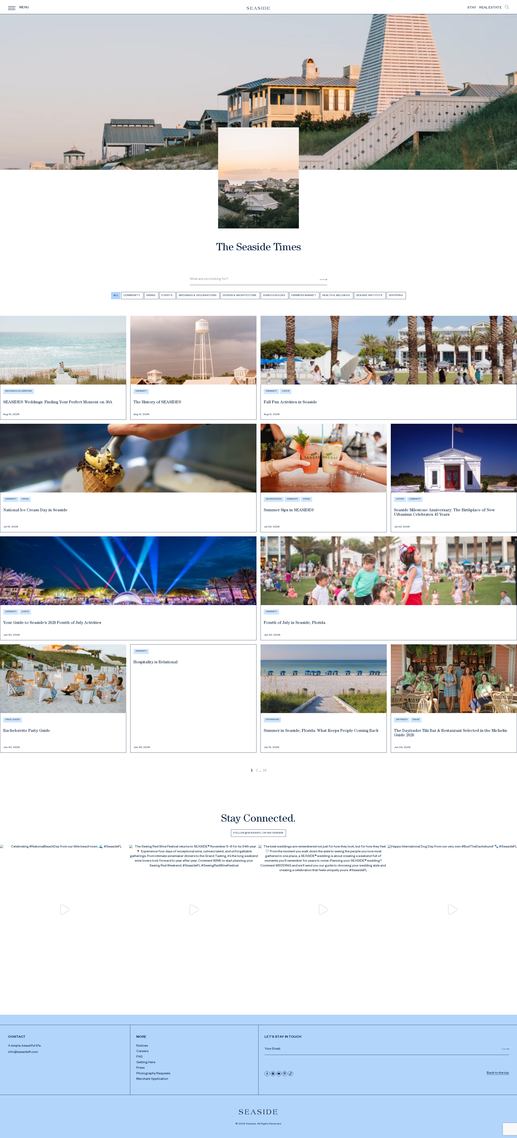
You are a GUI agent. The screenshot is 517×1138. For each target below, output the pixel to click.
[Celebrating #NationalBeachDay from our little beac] (64, 909)
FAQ (139, 1057)
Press (140, 1068)
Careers (142, 1051)
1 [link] (252, 771)
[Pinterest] (284, 1073)
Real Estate (490, 8)
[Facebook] (267, 1073)
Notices (142, 1046)
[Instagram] (272, 1073)
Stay (471, 8)
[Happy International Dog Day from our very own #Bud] (452, 909)
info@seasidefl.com (23, 1052)
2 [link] (257, 771)
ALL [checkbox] (115, 295)
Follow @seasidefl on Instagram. (258, 833)
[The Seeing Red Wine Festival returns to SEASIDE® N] (193, 909)
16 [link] (264, 771)
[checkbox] (132, 295)
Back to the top (498, 1073)
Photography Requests (153, 1074)
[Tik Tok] (290, 1073)
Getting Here (145, 1063)
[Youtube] (278, 1073)
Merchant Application (152, 1079)
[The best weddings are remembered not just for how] (323, 909)
